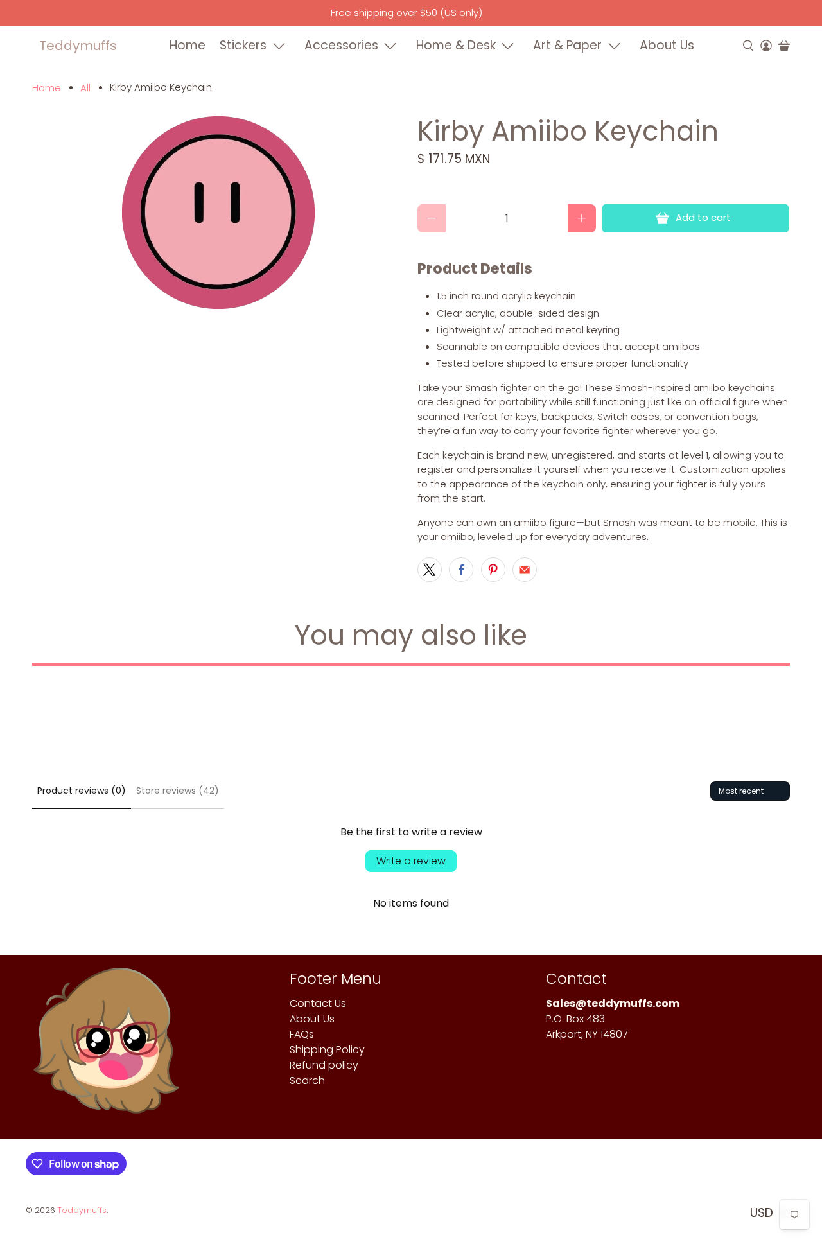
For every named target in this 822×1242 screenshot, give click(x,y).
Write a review (411, 860)
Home (188, 45)
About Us (667, 45)
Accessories (341, 45)
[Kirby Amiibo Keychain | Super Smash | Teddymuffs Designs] (218, 212)
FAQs (302, 1034)
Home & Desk (456, 45)
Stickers (243, 45)
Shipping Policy (327, 1049)
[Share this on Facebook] (461, 569)
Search (307, 1080)
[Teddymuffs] (106, 1047)
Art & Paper (567, 45)
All (85, 87)
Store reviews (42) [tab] (177, 790)
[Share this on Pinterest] (493, 569)
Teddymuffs (78, 46)
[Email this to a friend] (524, 569)
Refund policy (324, 1065)
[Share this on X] (429, 569)
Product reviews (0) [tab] (81, 790)
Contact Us (318, 1003)
